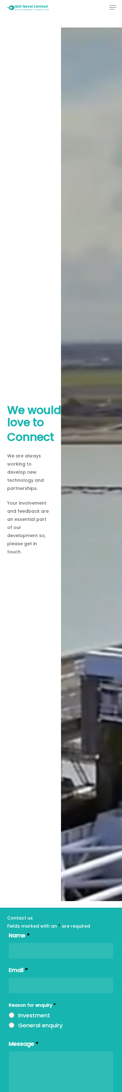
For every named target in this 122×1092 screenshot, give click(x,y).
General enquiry (40, 1025)
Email (18, 970)
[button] (112, 7)
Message (23, 1044)
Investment (34, 1015)
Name (19, 935)
